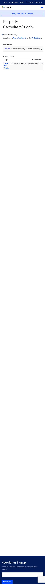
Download (29, 2)
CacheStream (36, 38)
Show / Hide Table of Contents (22, 14)
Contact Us (38, 2)
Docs (5, 2)
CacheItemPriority (19, 38)
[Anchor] (2, 35)
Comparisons (13, 2)
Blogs (22, 2)
